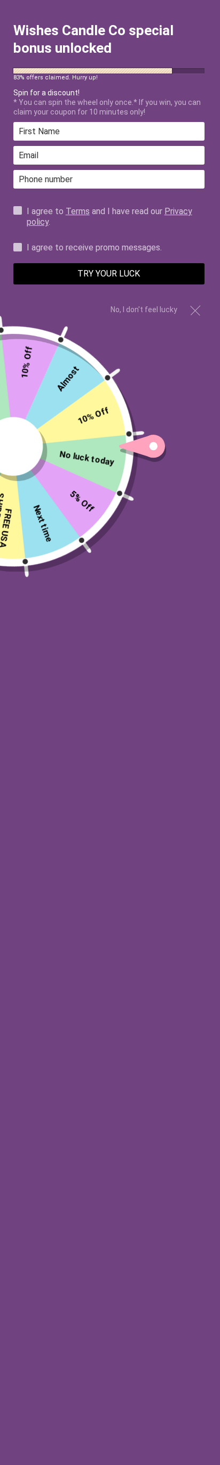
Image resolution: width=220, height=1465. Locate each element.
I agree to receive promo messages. (94, 248)
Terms (78, 211)
